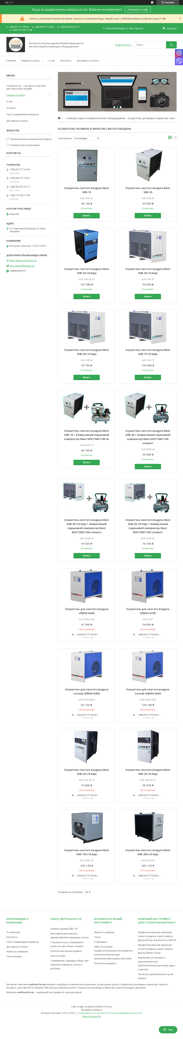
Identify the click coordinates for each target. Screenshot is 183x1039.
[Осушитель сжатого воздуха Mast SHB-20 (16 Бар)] (147, 747)
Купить (86, 215)
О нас (52, 60)
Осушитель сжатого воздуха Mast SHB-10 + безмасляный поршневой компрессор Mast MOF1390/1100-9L (86, 435)
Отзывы (11, 107)
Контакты (65, 60)
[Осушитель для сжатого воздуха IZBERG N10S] (147, 586)
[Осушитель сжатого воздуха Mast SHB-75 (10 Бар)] (147, 327)
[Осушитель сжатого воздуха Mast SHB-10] (86, 165)
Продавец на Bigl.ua (91, 1009)
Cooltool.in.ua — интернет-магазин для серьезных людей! (26, 87)
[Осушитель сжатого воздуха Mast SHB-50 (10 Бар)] (86, 327)
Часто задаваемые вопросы (22, 114)
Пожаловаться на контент (91, 1013)
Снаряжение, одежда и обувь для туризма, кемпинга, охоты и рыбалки (69, 964)
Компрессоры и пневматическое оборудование (96, 118)
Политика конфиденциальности (125, 1013)
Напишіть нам (138, 9)
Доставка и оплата (87, 60)
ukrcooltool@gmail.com (22, 265)
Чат (171, 1029)
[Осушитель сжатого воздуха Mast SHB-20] (147, 165)
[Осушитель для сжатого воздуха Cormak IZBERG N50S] (147, 666)
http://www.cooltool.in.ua (23, 260)
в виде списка (175, 138)
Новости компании (17, 951)
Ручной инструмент (105, 963)
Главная (11, 60)
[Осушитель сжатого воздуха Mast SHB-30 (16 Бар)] (86, 747)
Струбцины (100, 941)
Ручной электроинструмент (66, 951)
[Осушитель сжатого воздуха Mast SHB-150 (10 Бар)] (86, 827)
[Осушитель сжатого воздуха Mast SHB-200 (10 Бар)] (147, 827)
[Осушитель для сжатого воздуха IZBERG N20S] (86, 586)
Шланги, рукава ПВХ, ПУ (64, 928)
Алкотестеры (57, 955)
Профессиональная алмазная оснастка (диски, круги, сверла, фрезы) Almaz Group (155, 948)
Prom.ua (107, 1006)
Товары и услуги (30, 60)
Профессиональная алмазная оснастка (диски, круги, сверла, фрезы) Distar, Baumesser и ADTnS (157, 936)
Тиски (97, 937)
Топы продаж (14, 956)
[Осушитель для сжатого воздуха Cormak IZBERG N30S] (86, 666)
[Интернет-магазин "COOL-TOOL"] (15, 51)
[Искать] (171, 44)
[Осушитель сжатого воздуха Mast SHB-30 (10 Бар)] (147, 246)
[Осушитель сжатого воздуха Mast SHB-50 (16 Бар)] (86, 246)
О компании (13, 932)
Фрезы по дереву (104, 932)
